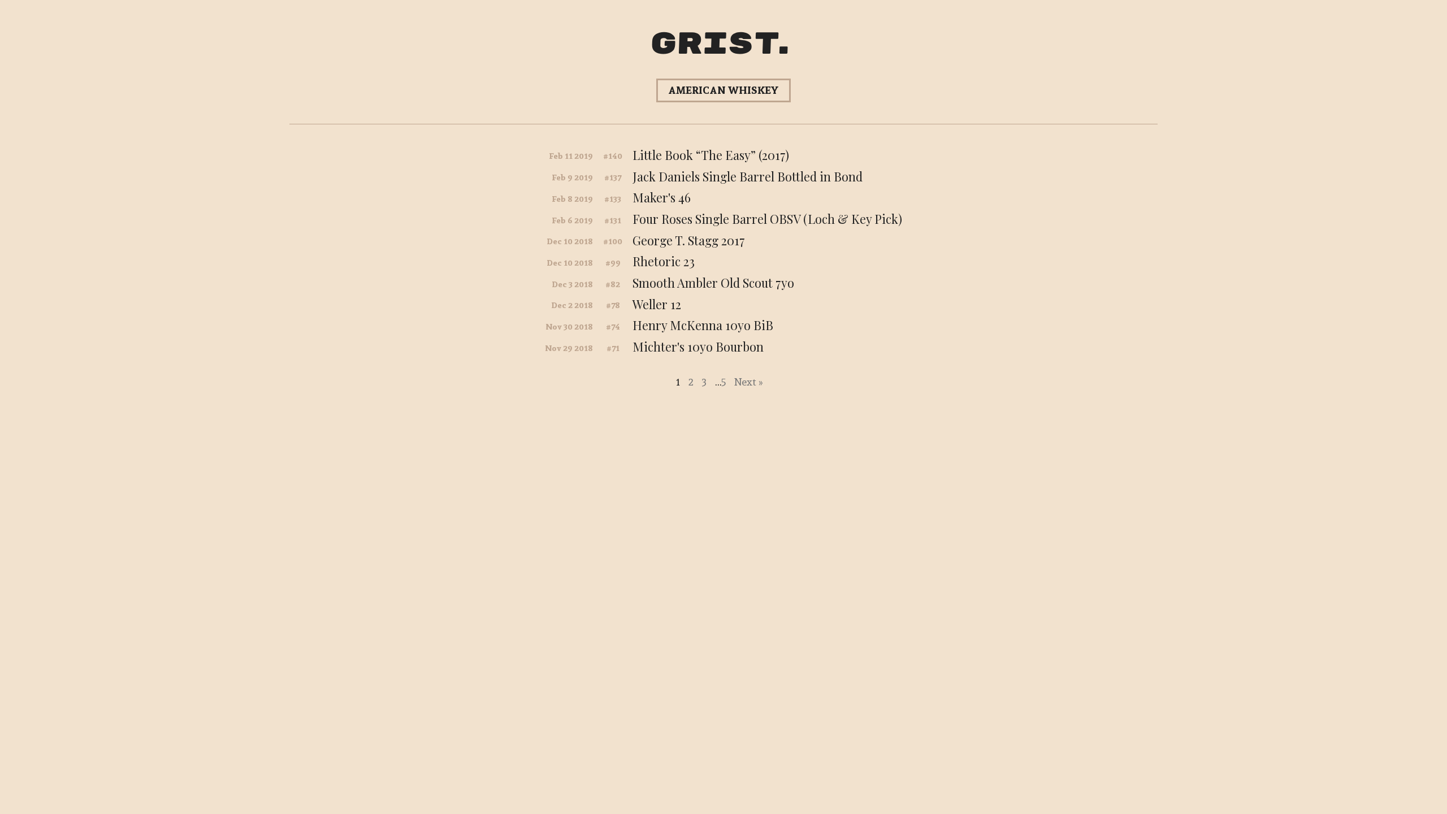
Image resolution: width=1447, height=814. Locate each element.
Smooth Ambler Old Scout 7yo (713, 283)
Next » (748, 382)
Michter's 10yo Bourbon (698, 346)
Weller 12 (656, 304)
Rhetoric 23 (663, 261)
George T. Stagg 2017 (688, 240)
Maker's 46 (661, 197)
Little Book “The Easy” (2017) (710, 155)
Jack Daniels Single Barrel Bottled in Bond (747, 176)
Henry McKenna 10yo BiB (702, 325)
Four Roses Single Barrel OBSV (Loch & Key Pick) (767, 219)
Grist (714, 44)
